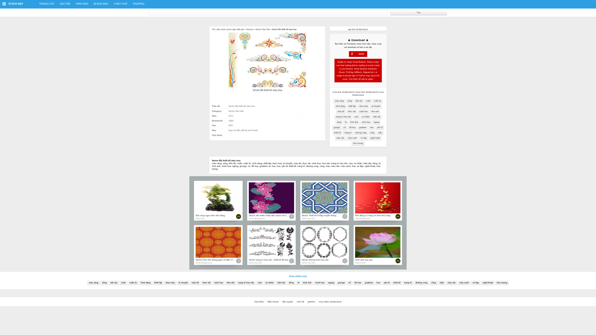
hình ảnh (354, 122)
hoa (371, 127)
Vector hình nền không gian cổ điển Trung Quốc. (219, 260)
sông (350, 101)
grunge (337, 127)
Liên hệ (300, 301)
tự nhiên (366, 117)
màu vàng (339, 101)
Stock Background (362, 218)
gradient (362, 127)
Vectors (249, 29)
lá (346, 122)
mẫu (380, 133)
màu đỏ (341, 111)
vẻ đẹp (364, 138)
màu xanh (352, 138)
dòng (339, 122)
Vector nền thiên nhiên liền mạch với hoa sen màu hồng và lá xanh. (282, 215)
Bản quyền (287, 301)
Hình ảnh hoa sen (364, 260)
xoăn (368, 101)
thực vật (352, 111)
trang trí (348, 133)
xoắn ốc (377, 101)
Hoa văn (375, 111)
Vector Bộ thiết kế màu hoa (267, 90)
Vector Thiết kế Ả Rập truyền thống (319, 215)
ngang (376, 122)
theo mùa (363, 106)
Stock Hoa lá (360, 263)
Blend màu (101, 3)
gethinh (311, 301)
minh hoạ (366, 122)
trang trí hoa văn (343, 117)
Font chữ (120, 3)
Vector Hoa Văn (262, 29)
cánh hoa (363, 111)
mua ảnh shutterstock (343, 92)
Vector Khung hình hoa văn (315, 260)
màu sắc (340, 138)
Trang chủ (46, 3)
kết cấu (359, 101)
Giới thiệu (259, 301)
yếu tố (380, 127)
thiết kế (337, 133)
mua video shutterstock (330, 301)
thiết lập (352, 106)
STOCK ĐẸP (15, 3)
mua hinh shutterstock (366, 92)
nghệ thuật (375, 138)
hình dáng (340, 106)
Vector (65, 3)
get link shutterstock (358, 29)
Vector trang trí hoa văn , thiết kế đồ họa (268, 260)
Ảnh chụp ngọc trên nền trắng (210, 215)
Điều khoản (273, 301)
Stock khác (200, 218)
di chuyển (376, 106)
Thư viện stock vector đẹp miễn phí (228, 29)
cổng (372, 133)
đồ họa (352, 127)
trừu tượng (358, 143)
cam (356, 117)
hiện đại (376, 117)
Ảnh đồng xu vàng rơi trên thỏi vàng (372, 215)
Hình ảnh (82, 3)
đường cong (360, 133)
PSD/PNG (138, 3)
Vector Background (257, 218)
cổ (344, 127)
